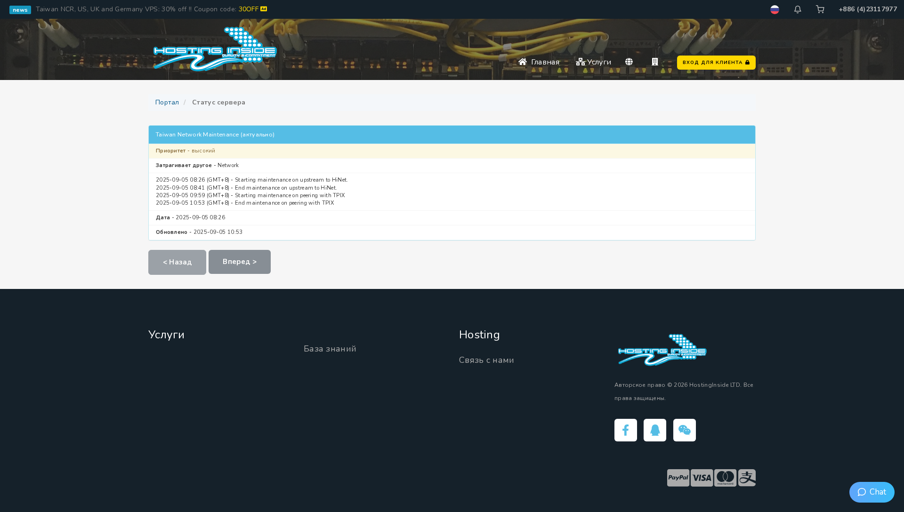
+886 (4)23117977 (868, 9)
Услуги (598, 62)
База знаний (330, 348)
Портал (167, 102)
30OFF (250, 9)
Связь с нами (487, 360)
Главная (543, 62)
